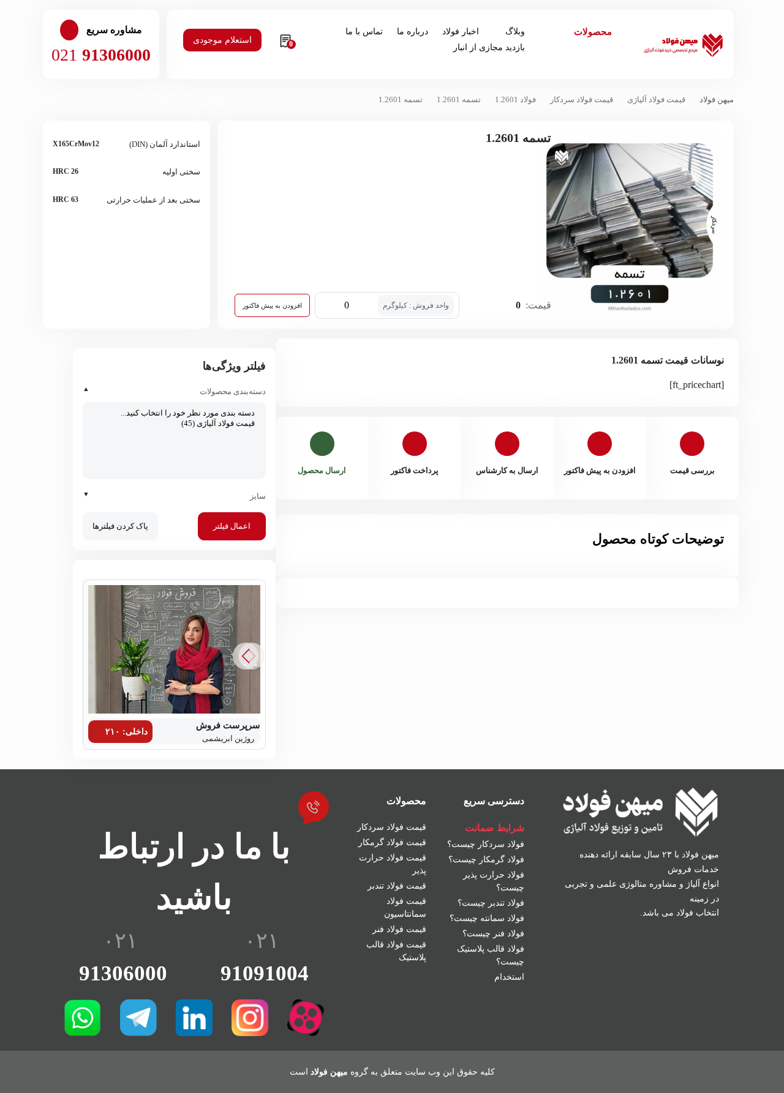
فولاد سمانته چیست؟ (487, 918)
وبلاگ (515, 31)
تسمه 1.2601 (459, 99)
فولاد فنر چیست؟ (493, 933)
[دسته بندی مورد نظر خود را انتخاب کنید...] (174, 413)
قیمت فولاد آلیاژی (656, 99)
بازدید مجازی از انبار (489, 47)
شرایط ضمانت (494, 828)
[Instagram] (250, 1017)
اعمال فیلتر (232, 526)
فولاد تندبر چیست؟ (491, 903)
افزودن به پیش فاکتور (272, 305)
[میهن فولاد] (683, 43)
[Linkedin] (194, 1017)
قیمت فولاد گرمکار (392, 842)
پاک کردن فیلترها (120, 526)
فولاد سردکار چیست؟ (485, 844)
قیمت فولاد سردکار (581, 99)
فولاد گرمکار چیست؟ (486, 859)
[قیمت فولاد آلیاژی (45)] (174, 424)
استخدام (509, 977)
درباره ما (412, 31)
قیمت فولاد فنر (399, 929)
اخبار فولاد (460, 31)
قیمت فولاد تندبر (397, 885)
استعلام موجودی (222, 40)
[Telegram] (138, 1017)
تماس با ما (364, 31)
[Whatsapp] (82, 1017)
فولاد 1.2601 (515, 99)
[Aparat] (305, 1017)
